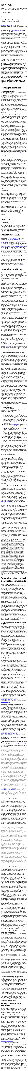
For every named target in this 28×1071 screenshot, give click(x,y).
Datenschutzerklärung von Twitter (8, 699)
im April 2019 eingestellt (20, 743)
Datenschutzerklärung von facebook (9, 733)
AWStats (16, 424)
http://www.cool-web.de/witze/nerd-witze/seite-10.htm (13, 246)
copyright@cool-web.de (6, 186)
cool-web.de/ (5, 501)
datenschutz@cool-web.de (7, 1041)
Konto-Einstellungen (5, 702)
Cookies (21, 408)
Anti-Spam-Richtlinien (16, 30)
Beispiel (8, 346)
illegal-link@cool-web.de (21, 152)
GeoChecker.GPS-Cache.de (13, 239)
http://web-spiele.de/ (14, 238)
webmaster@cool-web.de (6, 25)
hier (10, 715)
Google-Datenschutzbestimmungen (9, 789)
